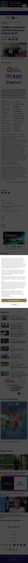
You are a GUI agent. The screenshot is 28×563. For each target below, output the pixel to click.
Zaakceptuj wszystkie (14, 300)
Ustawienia (14, 304)
